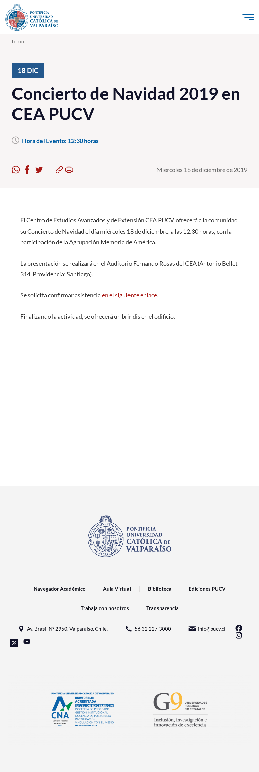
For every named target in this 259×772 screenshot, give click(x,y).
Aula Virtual (117, 589)
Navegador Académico (60, 589)
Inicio (18, 41)
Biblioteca (159, 589)
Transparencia (162, 608)
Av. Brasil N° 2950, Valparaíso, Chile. (67, 629)
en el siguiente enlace (129, 295)
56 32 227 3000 (153, 629)
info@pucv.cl (211, 629)
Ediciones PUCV (207, 589)
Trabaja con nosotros (105, 608)
